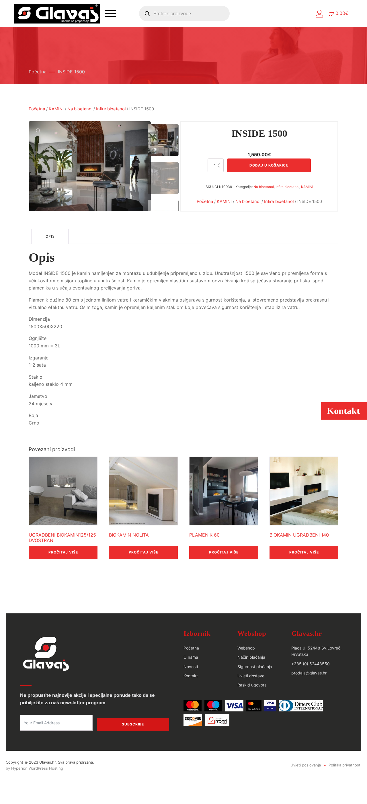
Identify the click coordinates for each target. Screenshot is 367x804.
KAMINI (56, 108)
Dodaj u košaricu (269, 165)
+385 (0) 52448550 (310, 663)
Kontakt (191, 675)
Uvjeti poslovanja (305, 765)
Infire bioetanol (111, 108)
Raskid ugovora (252, 684)
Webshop (246, 647)
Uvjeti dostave (250, 675)
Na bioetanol (79, 108)
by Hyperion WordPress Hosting (34, 768)
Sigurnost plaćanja (254, 666)
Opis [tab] (50, 236)
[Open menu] (110, 13)
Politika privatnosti (345, 765)
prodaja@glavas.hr (309, 672)
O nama (191, 657)
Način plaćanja (251, 657)
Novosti (191, 666)
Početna (37, 72)
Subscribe (133, 724)
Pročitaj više (63, 552)
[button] (319, 13)
